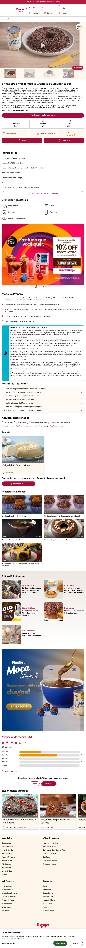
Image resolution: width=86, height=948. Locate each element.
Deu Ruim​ (46, 857)
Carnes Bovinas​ (48, 893)
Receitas (34, 13)
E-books (64, 13)
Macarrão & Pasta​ (49, 900)
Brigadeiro (5, 911)
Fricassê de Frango (8, 900)
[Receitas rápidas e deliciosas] (43, 254)
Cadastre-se (49, 784)
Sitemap (4, 875)
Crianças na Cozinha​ (50, 861)
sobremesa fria (59, 427)
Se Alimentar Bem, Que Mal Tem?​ (54, 850)
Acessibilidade (7, 868)
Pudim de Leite (7, 886)
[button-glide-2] (43, 286)
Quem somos (6, 843)
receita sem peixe (10, 427)
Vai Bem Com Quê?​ (49, 853)
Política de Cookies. (17, 939)
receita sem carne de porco (61, 423)
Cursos (49, 13)
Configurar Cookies (8, 943)
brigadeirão (22, 423)
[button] (64, 140)
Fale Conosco (6, 864)
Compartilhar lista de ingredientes (45, 193)
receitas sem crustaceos (39, 423)
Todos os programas (49, 864)
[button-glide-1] (41, 286)
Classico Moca (8, 423)
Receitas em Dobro (49, 847)
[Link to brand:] (79, 27)
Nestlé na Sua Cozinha (50, 843)
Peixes (45, 907)
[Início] (20, 10)
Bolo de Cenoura (7, 890)
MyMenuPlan (45, 427)
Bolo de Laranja (7, 904)
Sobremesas (47, 890)
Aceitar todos (60, 943)
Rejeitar (75, 943)
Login (34, 784)
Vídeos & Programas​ (8, 857)
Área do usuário (7, 861)
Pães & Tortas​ (47, 904)
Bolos (45, 886)
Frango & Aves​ (48, 897)
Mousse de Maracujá (9, 897)
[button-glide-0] (39, 286)
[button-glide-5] (50, 286)
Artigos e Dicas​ (7, 853)
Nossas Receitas (7, 847)
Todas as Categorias (49, 911)
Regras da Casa (7, 871)
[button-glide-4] (48, 286)
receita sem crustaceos (28, 427)
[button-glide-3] (46, 286)
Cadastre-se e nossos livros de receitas (43, 2)
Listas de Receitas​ (8, 850)
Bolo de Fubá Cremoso (9, 893)
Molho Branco (6, 907)
